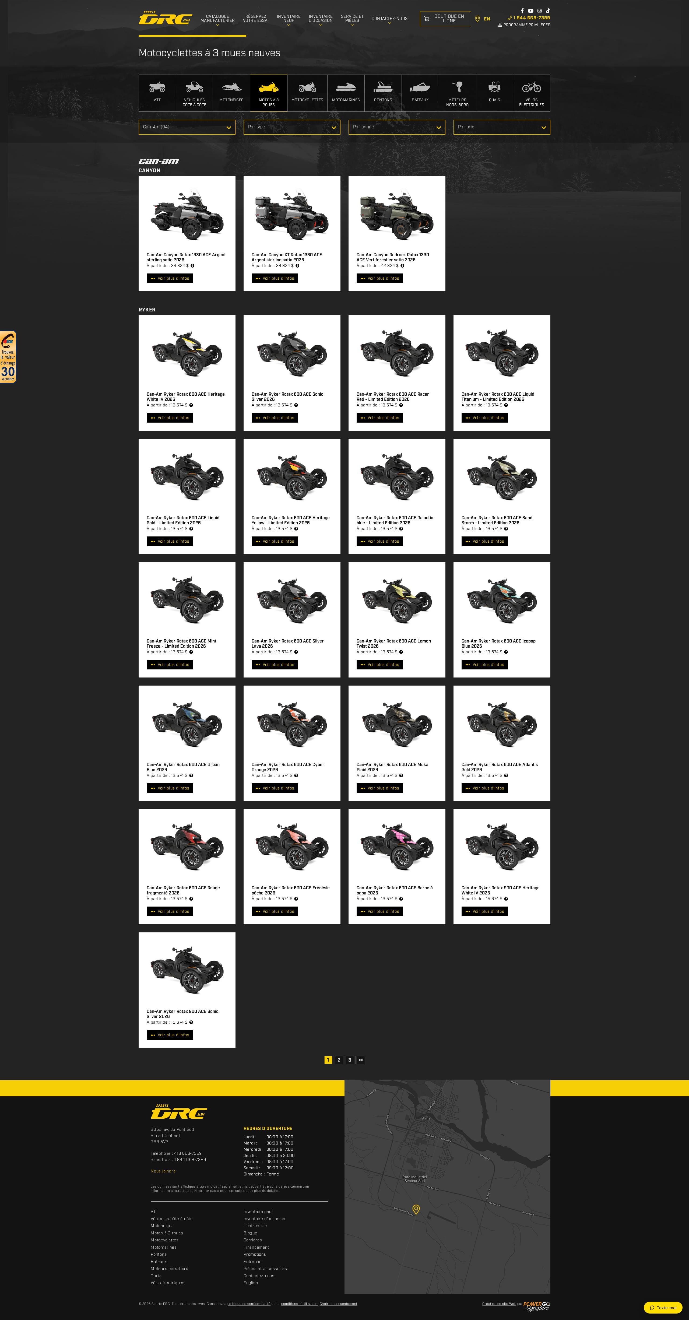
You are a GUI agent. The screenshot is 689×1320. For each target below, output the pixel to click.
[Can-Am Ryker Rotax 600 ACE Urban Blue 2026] (187, 724)
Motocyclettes (165, 1240)
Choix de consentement (338, 1304)
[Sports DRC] (165, 17)
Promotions (255, 1254)
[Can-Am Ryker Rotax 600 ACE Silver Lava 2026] (292, 600)
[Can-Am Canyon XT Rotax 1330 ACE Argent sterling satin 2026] (292, 214)
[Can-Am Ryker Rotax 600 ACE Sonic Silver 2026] (292, 353)
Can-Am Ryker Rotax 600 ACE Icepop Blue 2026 (499, 643)
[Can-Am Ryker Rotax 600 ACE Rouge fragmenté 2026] (187, 847)
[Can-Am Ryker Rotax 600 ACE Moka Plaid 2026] (397, 724)
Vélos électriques (168, 1283)
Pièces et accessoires (265, 1269)
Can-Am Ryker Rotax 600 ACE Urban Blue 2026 (183, 767)
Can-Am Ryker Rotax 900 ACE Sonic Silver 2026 (182, 1014)
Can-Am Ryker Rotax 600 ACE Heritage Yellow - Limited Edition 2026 (291, 520)
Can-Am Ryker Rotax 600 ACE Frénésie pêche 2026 (291, 890)
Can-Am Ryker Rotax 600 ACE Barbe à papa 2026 (395, 890)
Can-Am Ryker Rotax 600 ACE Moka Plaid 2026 (392, 767)
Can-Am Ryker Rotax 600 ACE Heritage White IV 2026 (186, 397)
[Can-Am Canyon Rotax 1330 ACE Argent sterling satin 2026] (187, 214)
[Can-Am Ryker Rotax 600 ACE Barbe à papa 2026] (397, 847)
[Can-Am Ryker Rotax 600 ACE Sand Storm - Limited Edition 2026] (502, 477)
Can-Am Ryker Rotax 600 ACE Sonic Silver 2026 (287, 397)
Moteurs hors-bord (170, 1269)
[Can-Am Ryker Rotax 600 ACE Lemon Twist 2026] (397, 600)
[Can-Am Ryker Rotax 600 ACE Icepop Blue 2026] (502, 600)
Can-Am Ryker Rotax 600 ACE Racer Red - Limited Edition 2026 (393, 397)
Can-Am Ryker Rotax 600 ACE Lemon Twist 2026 (394, 643)
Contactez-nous (259, 1276)
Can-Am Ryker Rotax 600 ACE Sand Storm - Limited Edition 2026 (497, 520)
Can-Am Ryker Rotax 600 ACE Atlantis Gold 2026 (500, 767)
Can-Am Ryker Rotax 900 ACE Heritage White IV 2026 (501, 890)
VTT (154, 1211)
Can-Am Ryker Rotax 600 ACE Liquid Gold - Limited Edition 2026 (183, 520)
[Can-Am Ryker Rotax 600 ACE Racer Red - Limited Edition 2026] (397, 353)
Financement (256, 1247)
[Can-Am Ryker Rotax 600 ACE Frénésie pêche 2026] (292, 847)
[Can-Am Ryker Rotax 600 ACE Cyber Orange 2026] (292, 724)
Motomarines (164, 1247)
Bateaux (159, 1262)
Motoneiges (162, 1226)
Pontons (159, 1254)
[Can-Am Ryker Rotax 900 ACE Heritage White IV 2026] (502, 847)
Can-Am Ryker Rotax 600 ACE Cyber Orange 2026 (288, 767)
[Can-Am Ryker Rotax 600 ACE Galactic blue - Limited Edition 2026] (397, 477)
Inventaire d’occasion (264, 1219)
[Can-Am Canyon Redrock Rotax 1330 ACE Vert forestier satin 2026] (397, 214)
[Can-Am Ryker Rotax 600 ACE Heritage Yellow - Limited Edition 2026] (292, 477)
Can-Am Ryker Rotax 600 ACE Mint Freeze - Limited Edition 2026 (181, 643)
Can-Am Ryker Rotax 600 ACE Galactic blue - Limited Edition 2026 (395, 520)
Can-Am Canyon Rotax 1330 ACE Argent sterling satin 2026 (186, 257)
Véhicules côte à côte (172, 1219)
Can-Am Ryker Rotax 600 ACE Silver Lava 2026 (288, 643)
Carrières (253, 1240)
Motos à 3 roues (167, 1233)
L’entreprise (255, 1226)
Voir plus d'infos (173, 278)
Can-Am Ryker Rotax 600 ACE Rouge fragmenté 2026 (183, 890)
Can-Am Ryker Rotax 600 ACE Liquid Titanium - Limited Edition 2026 (498, 397)
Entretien (253, 1262)
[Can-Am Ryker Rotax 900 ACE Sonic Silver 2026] (187, 970)
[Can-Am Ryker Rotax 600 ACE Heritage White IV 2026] (187, 353)
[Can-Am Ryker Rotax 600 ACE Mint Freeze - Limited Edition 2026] (187, 600)
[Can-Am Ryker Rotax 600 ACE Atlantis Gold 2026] (502, 724)
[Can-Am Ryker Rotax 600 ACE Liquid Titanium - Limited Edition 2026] (502, 353)
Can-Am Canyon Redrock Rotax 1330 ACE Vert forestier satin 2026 (393, 257)
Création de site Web (499, 1304)
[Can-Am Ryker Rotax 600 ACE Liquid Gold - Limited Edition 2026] (187, 477)
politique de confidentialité (248, 1304)
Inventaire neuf (258, 1211)
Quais (156, 1276)
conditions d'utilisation (299, 1304)
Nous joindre (163, 1171)
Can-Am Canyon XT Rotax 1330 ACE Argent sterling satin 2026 (287, 257)
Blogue (250, 1233)
